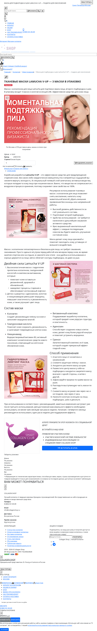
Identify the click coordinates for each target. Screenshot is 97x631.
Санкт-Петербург (9, 577)
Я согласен (4, 629)
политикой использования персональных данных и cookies (50, 625)
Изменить (5, 619)
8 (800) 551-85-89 (16, 8)
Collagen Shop (7, 559)
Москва (6, 579)
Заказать (15, 619)
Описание (11, 171)
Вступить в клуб (69, 448)
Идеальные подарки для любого (16, 169)
